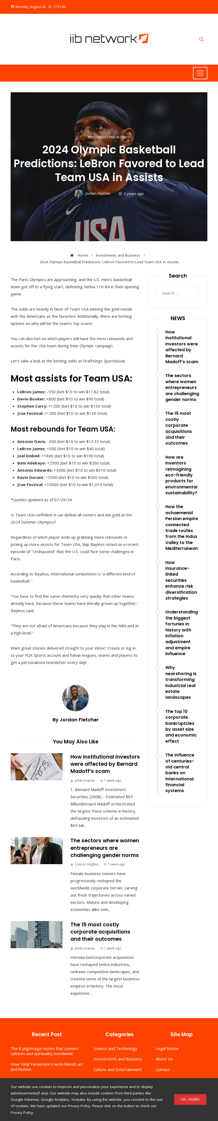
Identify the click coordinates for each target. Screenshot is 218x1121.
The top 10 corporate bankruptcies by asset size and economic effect (181, 726)
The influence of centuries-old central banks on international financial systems (179, 773)
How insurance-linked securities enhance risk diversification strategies (181, 580)
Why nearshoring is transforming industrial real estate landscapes (180, 682)
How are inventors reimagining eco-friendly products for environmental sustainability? (181, 475)
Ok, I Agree (190, 1099)
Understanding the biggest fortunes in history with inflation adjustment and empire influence (181, 633)
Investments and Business (109, 137)
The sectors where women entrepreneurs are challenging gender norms (104, 848)
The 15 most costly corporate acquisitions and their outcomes (100, 932)
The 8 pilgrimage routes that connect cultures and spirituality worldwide (45, 1051)
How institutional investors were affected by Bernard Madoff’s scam (105, 764)
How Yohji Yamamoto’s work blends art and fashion (47, 1066)
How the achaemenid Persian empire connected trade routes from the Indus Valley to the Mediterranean (181, 527)
